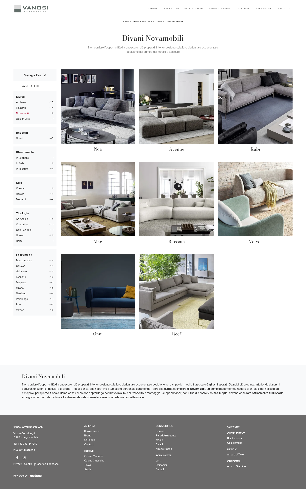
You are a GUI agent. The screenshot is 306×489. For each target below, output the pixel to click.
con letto (22, 224)
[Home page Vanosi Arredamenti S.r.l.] (46, 9)
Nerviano (21, 293)
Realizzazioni (194, 9)
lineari (20, 235)
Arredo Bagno (164, 448)
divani (19, 138)
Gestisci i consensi (48, 464)
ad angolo (22, 219)
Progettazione (219, 9)
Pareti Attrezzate (166, 435)
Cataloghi (243, 9)
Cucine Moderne (93, 456)
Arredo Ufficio (235, 454)
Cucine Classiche (94, 460)
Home (126, 21)
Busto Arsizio (24, 260)
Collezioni (171, 9)
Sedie (87, 469)
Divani (159, 21)
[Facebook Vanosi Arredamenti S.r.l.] (16, 456)
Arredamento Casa (142, 21)
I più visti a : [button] (24, 254)
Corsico (20, 266)
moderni (21, 199)
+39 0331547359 (27, 443)
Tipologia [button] (22, 213)
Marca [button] (20, 96)
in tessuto (22, 168)
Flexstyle (21, 107)
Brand (87, 435)
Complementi (234, 442)
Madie (159, 440)
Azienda (153, 9)
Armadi (160, 469)
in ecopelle (22, 157)
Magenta (21, 282)
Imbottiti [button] (22, 132)
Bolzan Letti (23, 118)
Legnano (21, 277)
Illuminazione (234, 438)
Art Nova (21, 102)
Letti (158, 460)
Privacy (17, 464)
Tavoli (87, 465)
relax (19, 241)
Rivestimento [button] (25, 152)
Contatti (283, 9)
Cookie (28, 464)
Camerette (233, 426)
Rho (18, 304)
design (20, 193)
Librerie (160, 431)
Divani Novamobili (174, 21)
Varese (20, 310)
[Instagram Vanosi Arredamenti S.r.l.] (23, 456)
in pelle (20, 163)
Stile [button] (19, 182)
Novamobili (22, 113)
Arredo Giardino (236, 466)
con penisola (24, 230)
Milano (20, 288)
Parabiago (22, 299)
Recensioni (263, 9)
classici (20, 188)
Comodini (161, 465)
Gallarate (21, 271)
